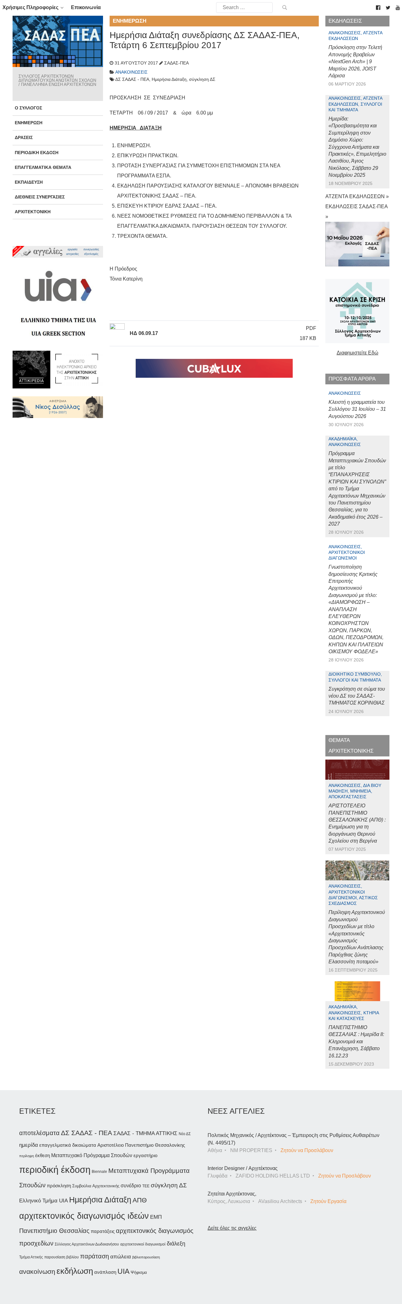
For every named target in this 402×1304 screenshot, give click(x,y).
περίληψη (26, 1156)
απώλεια (120, 1257)
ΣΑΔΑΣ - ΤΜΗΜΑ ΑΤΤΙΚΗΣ (145, 1133)
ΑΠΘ (140, 1200)
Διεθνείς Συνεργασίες (40, 196)
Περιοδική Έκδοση (36, 152)
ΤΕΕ (145, 1186)
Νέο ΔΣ (185, 1134)
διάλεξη (176, 1243)
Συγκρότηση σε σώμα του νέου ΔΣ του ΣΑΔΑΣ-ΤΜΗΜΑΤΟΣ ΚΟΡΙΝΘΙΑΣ (357, 696)
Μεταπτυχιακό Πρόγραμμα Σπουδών (91, 1155)
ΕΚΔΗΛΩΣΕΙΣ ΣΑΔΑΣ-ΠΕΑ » (356, 211)
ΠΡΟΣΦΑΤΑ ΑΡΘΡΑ (352, 379)
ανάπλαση (105, 1272)
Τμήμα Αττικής (31, 1257)
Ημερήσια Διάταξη (100, 1199)
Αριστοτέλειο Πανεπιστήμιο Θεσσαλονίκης (141, 1145)
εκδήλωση (75, 1271)
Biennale (99, 1171)
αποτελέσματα (39, 1132)
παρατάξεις (103, 1231)
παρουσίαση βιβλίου (61, 1257)
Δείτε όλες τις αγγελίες (232, 1228)
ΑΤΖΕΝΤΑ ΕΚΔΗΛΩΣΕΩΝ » (357, 196)
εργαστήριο (145, 1155)
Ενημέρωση (28, 122)
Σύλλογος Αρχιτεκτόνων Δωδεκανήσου (87, 1244)
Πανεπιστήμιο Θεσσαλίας (54, 1230)
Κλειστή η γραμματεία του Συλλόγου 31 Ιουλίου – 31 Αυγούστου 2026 (357, 409)
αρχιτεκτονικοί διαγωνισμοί (143, 1244)
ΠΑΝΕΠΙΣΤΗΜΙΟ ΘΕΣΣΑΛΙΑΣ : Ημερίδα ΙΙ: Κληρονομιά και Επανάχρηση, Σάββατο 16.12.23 (356, 1041)
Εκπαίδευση (29, 182)
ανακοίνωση (37, 1271)
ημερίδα (28, 1145)
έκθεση (42, 1155)
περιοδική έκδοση (54, 1169)
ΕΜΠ (156, 1217)
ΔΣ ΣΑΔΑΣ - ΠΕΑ (86, 1132)
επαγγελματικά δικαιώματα (67, 1145)
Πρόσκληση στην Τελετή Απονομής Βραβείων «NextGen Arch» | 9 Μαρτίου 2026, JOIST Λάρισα (355, 61)
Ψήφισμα (139, 1272)
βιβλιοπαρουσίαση (146, 1257)
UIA (123, 1271)
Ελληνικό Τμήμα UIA (43, 1201)
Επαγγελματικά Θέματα (43, 167)
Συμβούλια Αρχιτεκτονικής (95, 1186)
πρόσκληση (59, 1185)
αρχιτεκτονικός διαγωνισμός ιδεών (84, 1216)
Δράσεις (24, 137)
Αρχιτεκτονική (33, 211)
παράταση (94, 1256)
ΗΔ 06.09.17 (144, 333)
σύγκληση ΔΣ (169, 1185)
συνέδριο (131, 1185)
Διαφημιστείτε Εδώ (357, 352)
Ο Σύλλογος (28, 107)
